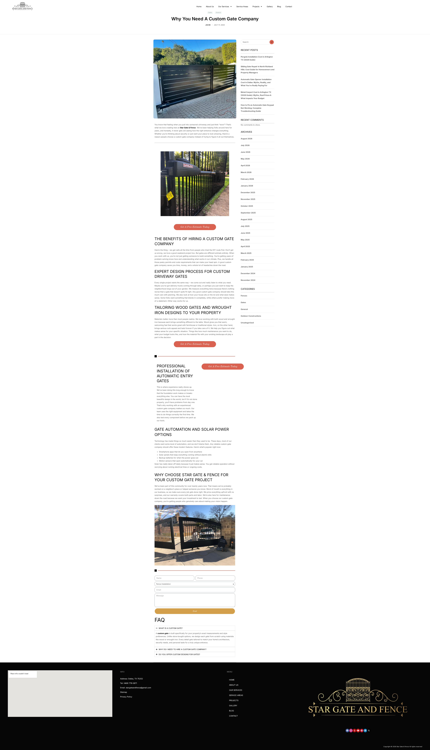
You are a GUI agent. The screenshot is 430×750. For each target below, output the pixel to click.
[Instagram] (351, 730)
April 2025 (245, 246)
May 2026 (245, 159)
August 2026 (246, 138)
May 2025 (245, 240)
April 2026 (245, 165)
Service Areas (242, 6)
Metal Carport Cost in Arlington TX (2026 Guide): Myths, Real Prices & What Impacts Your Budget (256, 95)
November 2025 (248, 199)
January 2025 (247, 267)
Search (272, 42)
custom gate (163, 633)
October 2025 (247, 206)
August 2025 (246, 219)
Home (198, 6)
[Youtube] (358, 730)
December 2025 (248, 192)
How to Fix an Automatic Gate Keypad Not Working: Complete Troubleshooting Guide (257, 108)
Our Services (223, 6)
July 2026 (245, 145)
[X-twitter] (369, 730)
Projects (256, 6)
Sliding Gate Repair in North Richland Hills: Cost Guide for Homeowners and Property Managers (257, 69)
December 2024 (248, 273)
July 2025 (245, 226)
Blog (279, 6)
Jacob (208, 25)
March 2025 (246, 253)
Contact (288, 6)
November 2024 (248, 280)
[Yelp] (354, 730)
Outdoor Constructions (251, 316)
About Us (210, 6)
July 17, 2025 (219, 25)
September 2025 (248, 213)
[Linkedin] (365, 730)
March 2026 (246, 172)
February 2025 (247, 260)
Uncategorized (247, 323)
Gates (243, 302)
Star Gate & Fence (188, 128)
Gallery (270, 6)
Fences (244, 296)
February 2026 (247, 179)
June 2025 (245, 233)
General (244, 309)
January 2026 (247, 186)
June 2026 (245, 152)
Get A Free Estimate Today (194, 227)
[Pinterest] (361, 730)
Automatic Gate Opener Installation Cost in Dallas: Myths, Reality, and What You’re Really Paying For (256, 82)
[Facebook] (347, 730)
